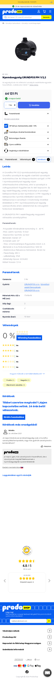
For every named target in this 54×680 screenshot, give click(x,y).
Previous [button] (4, 580)
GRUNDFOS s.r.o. (32, 284)
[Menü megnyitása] (50, 11)
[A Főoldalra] (12, 12)
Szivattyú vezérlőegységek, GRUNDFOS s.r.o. (36, 287)
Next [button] (49, 580)
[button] (48, 114)
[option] (27, 583)
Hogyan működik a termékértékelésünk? (26, 374)
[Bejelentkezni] (38, 11)
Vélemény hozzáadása (29, 338)
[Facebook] (27, 671)
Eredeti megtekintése (11, 467)
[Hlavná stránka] (3, 23)
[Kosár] (44, 11)
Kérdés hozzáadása (14, 417)
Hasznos (47, 446)
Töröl (39, 17)
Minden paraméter (11, 119)
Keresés (46, 17)
